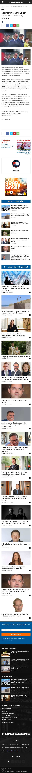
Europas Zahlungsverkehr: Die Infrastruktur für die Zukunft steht (13, 335)
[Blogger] (8, 761)
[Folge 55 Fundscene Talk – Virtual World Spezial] (5, 669)
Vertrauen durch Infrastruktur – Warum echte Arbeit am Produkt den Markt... (14, 522)
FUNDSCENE (7, 22)
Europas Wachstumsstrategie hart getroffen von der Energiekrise (13, 568)
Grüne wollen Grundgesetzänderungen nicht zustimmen (7, 146)
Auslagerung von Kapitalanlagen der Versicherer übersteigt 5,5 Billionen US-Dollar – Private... (14, 425)
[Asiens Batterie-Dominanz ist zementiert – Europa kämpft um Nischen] (16, 605)
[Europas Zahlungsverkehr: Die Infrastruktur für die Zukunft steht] (5, 225)
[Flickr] (16, 761)
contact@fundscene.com (13, 750)
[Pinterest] (14, 25)
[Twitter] (11, 25)
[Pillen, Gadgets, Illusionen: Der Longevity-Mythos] (16, 535)
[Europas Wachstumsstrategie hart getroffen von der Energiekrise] (16, 558)
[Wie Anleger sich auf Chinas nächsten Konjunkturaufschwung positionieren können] (16, 488)
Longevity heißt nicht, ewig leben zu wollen (16, 357)
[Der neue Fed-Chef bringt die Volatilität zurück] (5, 249)
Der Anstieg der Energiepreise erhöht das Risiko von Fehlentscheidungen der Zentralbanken (15, 591)
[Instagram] (19, 761)
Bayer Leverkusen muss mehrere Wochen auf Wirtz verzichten (24, 152)
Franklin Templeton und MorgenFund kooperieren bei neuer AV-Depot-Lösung (20, 240)
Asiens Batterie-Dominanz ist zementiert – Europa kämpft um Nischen (15, 615)
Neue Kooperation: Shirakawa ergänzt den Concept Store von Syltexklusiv (15, 312)
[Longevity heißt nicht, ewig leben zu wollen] (5, 233)
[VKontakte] (23, 761)
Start (2, 6)
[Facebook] (7, 25)
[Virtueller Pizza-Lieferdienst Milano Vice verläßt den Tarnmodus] (5, 661)
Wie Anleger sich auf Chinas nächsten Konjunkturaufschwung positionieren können (14, 498)
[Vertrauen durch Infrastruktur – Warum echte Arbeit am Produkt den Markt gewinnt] (16, 512)
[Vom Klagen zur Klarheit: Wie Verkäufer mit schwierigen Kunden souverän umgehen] (16, 439)
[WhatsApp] (17, 25)
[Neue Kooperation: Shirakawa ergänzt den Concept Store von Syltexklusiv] (5, 216)
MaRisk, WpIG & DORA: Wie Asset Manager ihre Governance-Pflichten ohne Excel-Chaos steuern (20, 207)
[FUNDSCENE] (2, 22)
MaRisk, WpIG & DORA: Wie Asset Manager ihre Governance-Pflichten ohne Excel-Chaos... (15, 288)
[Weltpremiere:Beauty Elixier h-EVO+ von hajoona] (5, 654)
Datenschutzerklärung (6, 640)
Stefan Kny (3, 314)
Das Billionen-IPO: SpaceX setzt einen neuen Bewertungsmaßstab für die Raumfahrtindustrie (14, 474)
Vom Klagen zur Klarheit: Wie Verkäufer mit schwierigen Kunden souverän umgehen (14, 449)
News (5, 6)
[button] (2, 770)
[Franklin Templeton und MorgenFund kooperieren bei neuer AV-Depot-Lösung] (5, 241)
